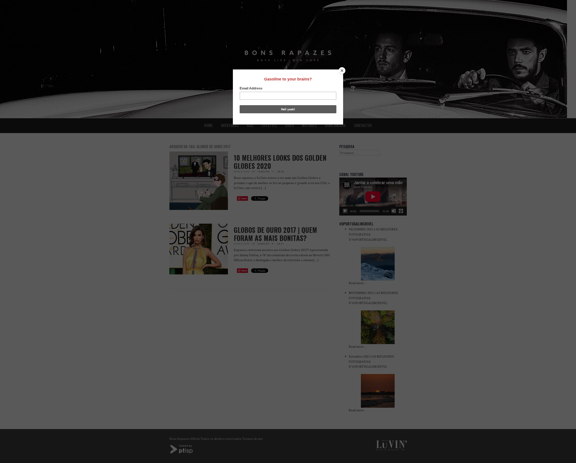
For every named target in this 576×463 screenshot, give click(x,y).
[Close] (342, 70)
